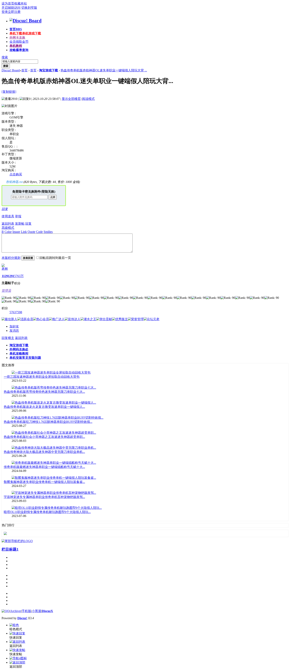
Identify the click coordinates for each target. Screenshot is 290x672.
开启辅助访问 (11, 7)
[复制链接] (9, 91)
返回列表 (8, 223)
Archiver (15, 611)
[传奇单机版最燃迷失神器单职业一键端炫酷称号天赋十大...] (54, 462)
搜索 (5, 57)
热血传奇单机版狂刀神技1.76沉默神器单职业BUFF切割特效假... (48, 421)
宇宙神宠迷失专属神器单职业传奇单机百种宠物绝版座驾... (44, 497)
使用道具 (8, 216)
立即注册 (14, 11)
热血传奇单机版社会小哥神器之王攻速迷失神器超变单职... (44, 436)
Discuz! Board (11, 70)
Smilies (48, 231)
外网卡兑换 (17, 37)
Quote (31, 231)
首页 (15, 29)
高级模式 (8, 227)
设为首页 (8, 3)
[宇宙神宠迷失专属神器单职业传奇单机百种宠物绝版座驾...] (54, 492)
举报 (18, 216)
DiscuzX (47, 611)
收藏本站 (20, 3)
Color (8, 231)
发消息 (14, 330)
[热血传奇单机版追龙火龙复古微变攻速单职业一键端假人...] (54, 402)
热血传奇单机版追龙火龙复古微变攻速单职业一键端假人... (44, 406)
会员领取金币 (18, 41)
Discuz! (22, 618)
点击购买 (15, 174)
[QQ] (5, 611)
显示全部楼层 (71, 98)
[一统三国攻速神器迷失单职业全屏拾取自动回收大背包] (51, 372)
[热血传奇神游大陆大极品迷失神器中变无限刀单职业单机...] (54, 447)
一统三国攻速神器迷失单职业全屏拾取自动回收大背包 (42, 376)
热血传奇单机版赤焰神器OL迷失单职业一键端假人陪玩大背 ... (104, 70)
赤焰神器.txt (14, 182)
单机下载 (25, 33)
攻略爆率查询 (18, 50)
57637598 (15, 312)
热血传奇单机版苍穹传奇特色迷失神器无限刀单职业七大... (44, 391)
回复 (5, 209)
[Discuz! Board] (25, 20)
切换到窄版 (29, 7)
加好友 (14, 326)
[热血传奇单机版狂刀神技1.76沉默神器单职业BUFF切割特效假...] (57, 417)
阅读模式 (88, 98)
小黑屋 (36, 611)
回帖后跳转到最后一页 (55, 257)
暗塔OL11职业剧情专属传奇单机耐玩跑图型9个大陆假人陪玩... (47, 512)
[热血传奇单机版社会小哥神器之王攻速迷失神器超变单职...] (54, 432)
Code (39, 231)
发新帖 (19, 223)
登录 (5, 11)
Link (24, 231)
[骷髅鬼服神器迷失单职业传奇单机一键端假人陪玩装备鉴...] (54, 477)
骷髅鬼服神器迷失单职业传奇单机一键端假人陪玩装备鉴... (44, 482)
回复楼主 (8, 338)
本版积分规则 (11, 257)
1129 (5, 276)
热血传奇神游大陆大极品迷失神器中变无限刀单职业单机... (44, 451)
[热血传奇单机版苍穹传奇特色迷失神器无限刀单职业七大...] (54, 387)
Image (16, 231)
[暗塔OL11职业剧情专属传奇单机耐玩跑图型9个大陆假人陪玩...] (57, 507)
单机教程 (15, 45)
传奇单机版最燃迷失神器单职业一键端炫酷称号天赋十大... (44, 467)
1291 (11, 276)
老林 (5, 268)
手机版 (26, 611)
